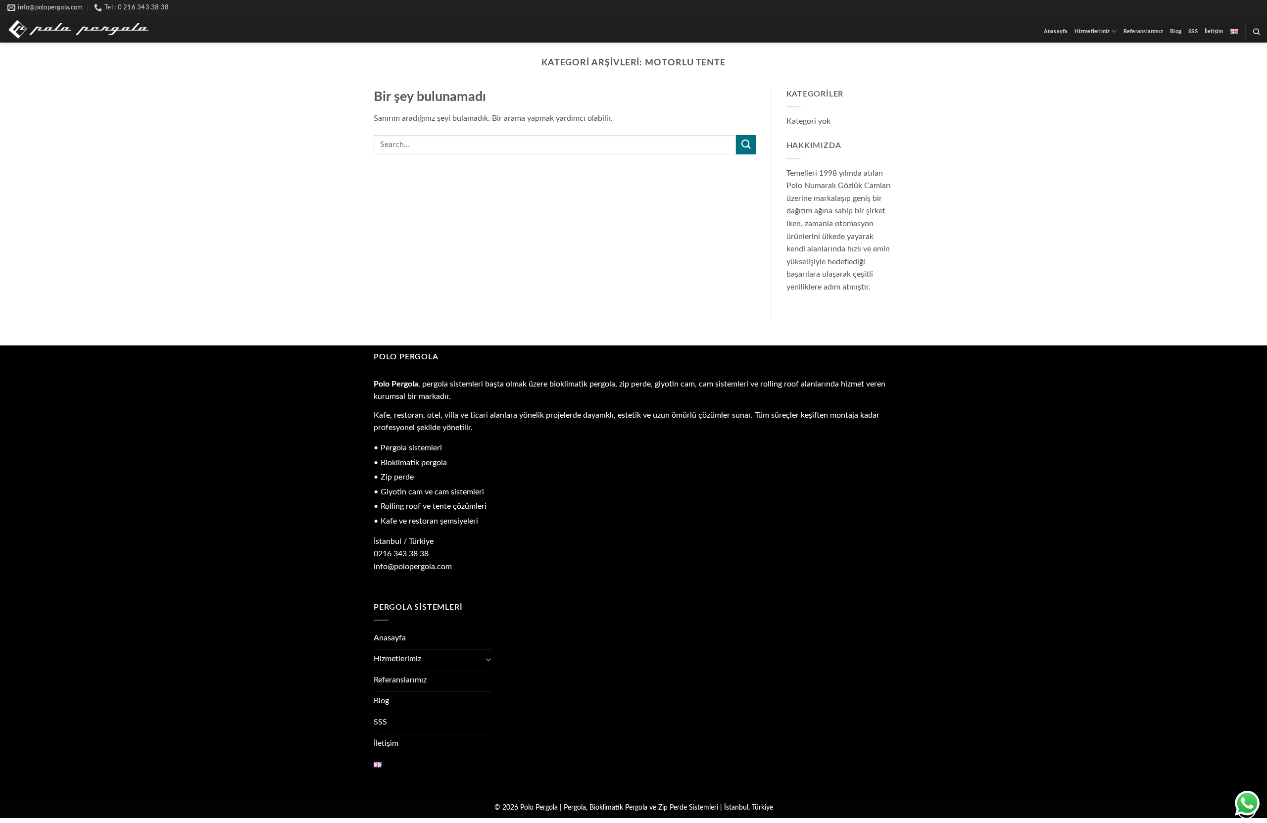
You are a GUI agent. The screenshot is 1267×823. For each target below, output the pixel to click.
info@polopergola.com (413, 567)
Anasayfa (1056, 31)
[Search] (1256, 32)
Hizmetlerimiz (1092, 31)
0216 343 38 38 (401, 554)
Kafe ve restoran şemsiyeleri (429, 521)
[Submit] (746, 144)
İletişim (1214, 31)
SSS (1193, 31)
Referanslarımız (1143, 31)
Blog (1175, 31)
